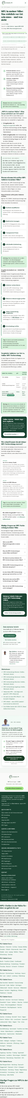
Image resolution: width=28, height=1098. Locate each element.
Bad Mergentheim (5, 1064)
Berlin (1, 961)
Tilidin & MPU (4, 853)
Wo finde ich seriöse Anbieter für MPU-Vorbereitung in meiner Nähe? (13, 559)
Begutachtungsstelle (9, 125)
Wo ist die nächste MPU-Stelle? (10, 1086)
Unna (22, 1022)
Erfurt (16, 1067)
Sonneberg (11, 1072)
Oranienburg (14, 964)
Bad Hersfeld (4, 983)
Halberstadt (3, 988)
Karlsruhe (9, 1043)
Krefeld (25, 1002)
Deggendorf (3, 1067)
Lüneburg (15, 976)
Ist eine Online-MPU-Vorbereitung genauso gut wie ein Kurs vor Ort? (12, 573)
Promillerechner (5, 844)
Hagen (24, 1017)
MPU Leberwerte (5, 837)
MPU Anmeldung (5, 815)
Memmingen (16, 1055)
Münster (19, 1005)
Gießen (12, 985)
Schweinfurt (3, 1072)
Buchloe (9, 1053)
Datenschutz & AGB (12, 899)
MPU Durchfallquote (6, 863)
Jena (6, 952)
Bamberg (14, 1064)
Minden (20, 990)
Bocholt (2, 1000)
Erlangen (21, 1067)
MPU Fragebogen (5, 861)
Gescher (19, 1002)
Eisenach (10, 1067)
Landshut (9, 1055)
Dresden (2, 949)
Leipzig (11, 952)
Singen (22, 1043)
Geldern (14, 1002)
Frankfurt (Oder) (9, 961)
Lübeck (9, 976)
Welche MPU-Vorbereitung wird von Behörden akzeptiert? (13, 566)
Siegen (15, 1022)
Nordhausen (3, 1070)
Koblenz (7, 1019)
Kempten (2, 1055)
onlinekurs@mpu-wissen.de (8, 885)
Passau (17, 1070)
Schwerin (14, 966)
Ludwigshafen (18, 1031)
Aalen (1, 1041)
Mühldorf (23, 1055)
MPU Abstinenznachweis (7, 839)
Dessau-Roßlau (22, 947)
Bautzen (2, 947)
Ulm (23, 1058)
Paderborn (3, 993)
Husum (23, 973)
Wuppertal (3, 1010)
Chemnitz (8, 947)
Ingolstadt (21, 1053)
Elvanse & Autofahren (7, 856)
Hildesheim (23, 988)
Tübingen (9, 1046)
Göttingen (19, 985)
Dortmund (14, 1000)
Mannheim (3, 1034)
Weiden (21, 1072)
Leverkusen (17, 1019)
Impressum (4, 899)
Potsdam (22, 964)
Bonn (19, 1017)
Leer (4, 976)
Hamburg (17, 973)
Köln (12, 1019)
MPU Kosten (4, 817)
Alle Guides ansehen (11, 640)
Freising (14, 1053)
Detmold (2, 985)
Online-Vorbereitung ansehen (13, 613)
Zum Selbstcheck (10, 635)
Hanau (2, 1031)
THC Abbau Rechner (6, 851)
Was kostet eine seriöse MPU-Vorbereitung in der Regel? (11, 580)
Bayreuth (20, 1064)
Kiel (1, 976)
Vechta (19, 1007)
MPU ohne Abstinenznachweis (9, 842)
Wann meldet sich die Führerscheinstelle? (12, 812)
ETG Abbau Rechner (6, 834)
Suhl (17, 1072)
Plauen (21, 952)
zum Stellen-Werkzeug (10, 936)
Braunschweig (19, 983)
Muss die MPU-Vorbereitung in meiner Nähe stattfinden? (11, 552)
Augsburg (3, 1053)
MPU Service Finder (6, 868)
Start (2, 7)
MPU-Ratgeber (7, 7)
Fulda (7, 985)
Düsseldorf (3, 1002)
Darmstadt (13, 1029)
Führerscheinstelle (14, 404)
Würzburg (3, 1075)
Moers (2, 1005)
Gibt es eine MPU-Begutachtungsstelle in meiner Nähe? (11, 544)
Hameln (10, 988)
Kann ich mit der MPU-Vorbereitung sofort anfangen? (13, 587)
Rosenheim (17, 1058)
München (2, 1058)
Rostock (8, 966)
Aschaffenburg (4, 1029)
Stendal (9, 993)
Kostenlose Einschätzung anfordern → (14, 758)
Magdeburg (14, 990)
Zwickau (10, 954)
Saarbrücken (11, 1034)
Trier (19, 1022)
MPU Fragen (4, 825)
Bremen (2, 973)
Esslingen (13, 1041)
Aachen (2, 1017)
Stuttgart (2, 1046)
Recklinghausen (11, 1007)
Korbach (7, 990)
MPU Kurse (14, 152)
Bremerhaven (10, 973)
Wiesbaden (19, 1034)
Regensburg (23, 1070)
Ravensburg (9, 1058)
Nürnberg (11, 1070)
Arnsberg (8, 1017)
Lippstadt (24, 1019)
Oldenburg (22, 976)
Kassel (2, 990)
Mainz (10, 1022)
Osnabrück (3, 1007)
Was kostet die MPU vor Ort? (9, 1092)
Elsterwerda (14, 949)
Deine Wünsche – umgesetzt (9, 887)
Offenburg (16, 1043)
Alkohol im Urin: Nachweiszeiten (9, 832)
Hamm (2, 1019)
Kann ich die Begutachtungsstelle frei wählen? (11, 1089)
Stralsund (21, 966)
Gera (20, 949)
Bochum (8, 1000)
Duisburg (21, 1000)
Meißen (16, 952)
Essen (9, 1002)
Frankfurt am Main (22, 1029)
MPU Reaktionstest (6, 858)
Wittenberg (3, 954)
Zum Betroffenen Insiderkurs (14, 788)
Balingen (6, 1041)
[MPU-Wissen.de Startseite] (7, 3)
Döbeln (8, 949)
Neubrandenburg (5, 964)
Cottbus (14, 947)
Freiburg (19, 1041)
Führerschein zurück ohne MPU (9, 866)
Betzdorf (14, 1017)
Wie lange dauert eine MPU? (8, 822)
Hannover (16, 988)
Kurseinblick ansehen (11, 434)
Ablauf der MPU (5, 820)
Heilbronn (3, 1043)
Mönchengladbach (10, 1005)
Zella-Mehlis (10, 1075)
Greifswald (18, 961)
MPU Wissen (15, 317)
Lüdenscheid (3, 1022)
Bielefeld (11, 983)
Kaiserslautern (9, 1031)
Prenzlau (2, 966)
